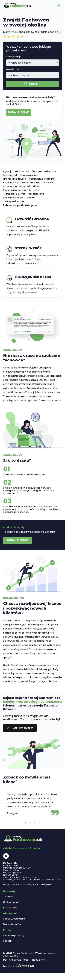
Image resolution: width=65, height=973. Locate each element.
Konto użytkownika (14, 918)
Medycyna (48, 182)
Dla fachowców (12, 924)
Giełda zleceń (11, 902)
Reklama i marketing (14, 190)
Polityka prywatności (16, 960)
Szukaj (33, 84)
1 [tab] (25, 822)
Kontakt (7, 940)
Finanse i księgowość (14, 178)
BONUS (10, 907)
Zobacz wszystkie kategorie (20, 205)
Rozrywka (34, 190)
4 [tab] (39, 822)
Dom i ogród (10, 175)
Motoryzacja (10, 186)
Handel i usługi (11, 182)
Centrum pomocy (13, 935)
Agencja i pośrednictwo (16, 171)
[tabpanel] (32, 803)
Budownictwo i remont (44, 171)
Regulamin (38, 960)
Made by (8, 966)
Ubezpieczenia (36, 193)
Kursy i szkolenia (31, 182)
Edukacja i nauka (29, 175)
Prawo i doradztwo (30, 186)
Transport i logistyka (14, 193)
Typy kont (9, 896)
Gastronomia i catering (42, 178)
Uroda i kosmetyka (13, 197)
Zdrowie (31, 197)
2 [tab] (30, 822)
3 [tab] (34, 822)
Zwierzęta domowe (13, 201)
